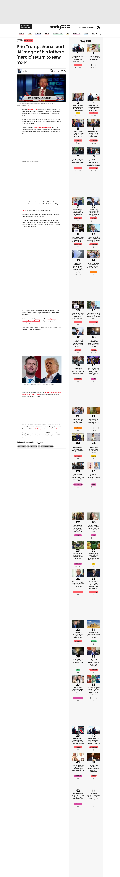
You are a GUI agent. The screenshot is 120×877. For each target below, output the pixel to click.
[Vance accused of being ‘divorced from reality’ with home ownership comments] (93, 756)
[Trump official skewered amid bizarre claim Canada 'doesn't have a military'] (93, 200)
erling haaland (78, 775)
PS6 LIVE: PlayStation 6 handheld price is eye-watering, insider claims (78, 266)
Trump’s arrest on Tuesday (42, 127)
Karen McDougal (36, 429)
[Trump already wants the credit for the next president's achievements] (78, 122)
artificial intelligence (47, 446)
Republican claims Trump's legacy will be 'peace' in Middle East (93, 239)
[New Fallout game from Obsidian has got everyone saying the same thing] (78, 835)
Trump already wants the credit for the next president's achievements (78, 135)
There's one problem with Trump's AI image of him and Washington (93, 663)
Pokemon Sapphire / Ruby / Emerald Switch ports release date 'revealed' (93, 691)
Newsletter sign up (88, 27)
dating (93, 484)
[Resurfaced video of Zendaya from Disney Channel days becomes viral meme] (93, 437)
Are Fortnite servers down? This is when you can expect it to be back (93, 797)
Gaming (38, 33)
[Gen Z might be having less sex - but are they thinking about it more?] (93, 465)
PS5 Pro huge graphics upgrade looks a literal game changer (94, 847)
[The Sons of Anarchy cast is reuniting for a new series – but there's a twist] (78, 465)
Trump (47, 33)
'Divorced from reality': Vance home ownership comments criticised (93, 768)
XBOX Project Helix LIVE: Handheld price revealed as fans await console (93, 421)
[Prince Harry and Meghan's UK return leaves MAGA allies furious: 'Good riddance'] (93, 254)
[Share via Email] (65, 71)
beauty (93, 535)
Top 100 (21, 33)
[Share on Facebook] (59, 71)
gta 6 (93, 65)
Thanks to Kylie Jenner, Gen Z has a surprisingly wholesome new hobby (78, 797)
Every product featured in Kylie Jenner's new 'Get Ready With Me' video (93, 528)
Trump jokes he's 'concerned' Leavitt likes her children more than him (93, 108)
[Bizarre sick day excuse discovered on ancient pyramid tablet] (93, 623)
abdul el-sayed (78, 244)
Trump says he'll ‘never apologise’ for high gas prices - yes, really (78, 635)
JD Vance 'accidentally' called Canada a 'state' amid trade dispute (93, 343)
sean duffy (93, 218)
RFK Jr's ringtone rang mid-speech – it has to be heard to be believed (78, 108)
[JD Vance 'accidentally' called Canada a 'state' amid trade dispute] (93, 331)
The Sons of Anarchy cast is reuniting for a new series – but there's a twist (78, 477)
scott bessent (78, 378)
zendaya (93, 456)
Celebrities (76, 33)
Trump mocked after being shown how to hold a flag (78, 161)
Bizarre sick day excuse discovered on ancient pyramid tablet (93, 635)
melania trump (78, 218)
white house (78, 747)
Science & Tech (57, 33)
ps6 (78, 272)
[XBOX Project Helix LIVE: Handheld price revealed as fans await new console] (93, 410)
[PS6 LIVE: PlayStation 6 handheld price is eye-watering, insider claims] (78, 254)
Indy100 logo (60, 27)
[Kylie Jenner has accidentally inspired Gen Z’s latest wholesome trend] (78, 784)
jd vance (93, 350)
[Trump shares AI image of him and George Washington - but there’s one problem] (93, 650)
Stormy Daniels (56, 429)
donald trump (28, 40)
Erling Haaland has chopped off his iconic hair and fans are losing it (78, 768)
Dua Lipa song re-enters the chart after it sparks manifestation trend (93, 371)
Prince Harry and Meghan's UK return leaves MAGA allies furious (93, 265)
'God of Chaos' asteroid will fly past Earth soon (78, 661)
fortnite (93, 804)
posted (37, 319)
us (28, 446)
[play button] (41, 88)
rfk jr (78, 113)
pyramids (93, 641)
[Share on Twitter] (62, 71)
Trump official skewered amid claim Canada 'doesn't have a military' (94, 213)
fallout (78, 854)
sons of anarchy (78, 484)
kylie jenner (78, 804)
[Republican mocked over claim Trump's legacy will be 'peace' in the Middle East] (93, 228)
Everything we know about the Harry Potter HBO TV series (77, 556)
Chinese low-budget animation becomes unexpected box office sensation (93, 557)
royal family (94, 272)
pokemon (93, 698)
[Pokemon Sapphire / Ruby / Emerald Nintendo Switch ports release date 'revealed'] (93, 678)
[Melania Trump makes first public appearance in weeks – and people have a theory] (78, 200)
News (30, 33)
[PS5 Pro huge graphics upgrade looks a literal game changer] (93, 835)
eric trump (34, 446)
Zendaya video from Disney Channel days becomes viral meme (93, 449)
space (78, 669)
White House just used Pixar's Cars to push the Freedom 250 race (78, 59)
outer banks (78, 535)
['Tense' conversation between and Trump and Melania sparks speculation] (93, 150)
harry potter (78, 563)
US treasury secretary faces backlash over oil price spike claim (78, 371)
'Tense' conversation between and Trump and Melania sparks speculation (93, 162)
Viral (67, 33)
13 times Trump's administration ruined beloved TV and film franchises (78, 741)
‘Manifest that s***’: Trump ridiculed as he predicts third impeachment (93, 585)
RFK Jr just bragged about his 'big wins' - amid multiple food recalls (78, 584)
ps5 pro (93, 854)
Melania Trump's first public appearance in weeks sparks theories (78, 213)
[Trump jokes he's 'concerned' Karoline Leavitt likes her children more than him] (93, 96)
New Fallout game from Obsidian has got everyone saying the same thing (78, 848)
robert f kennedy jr (78, 592)
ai (38, 446)
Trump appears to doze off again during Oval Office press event (94, 134)
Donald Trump (33, 109)
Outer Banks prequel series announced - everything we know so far (78, 528)
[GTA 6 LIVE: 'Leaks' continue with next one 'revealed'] (93, 47)
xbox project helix (93, 428)
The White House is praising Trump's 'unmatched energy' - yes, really (78, 448)
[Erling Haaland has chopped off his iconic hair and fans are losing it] (78, 756)
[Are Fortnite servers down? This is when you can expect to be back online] (93, 784)
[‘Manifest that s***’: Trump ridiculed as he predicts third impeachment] (93, 572)
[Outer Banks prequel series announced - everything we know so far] (78, 516)
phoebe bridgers (78, 698)
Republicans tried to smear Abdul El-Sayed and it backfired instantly (78, 239)
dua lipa (94, 378)
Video (86, 33)
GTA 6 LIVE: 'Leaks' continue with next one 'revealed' (93, 58)
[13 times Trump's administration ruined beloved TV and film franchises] (78, 729)
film (94, 563)
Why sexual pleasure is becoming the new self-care (93, 477)
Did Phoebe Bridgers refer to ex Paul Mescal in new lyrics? (78, 690)
